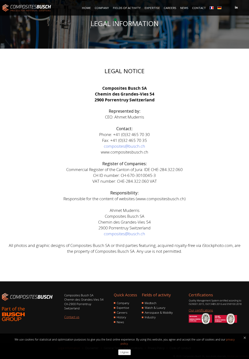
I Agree (124, 352)
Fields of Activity (127, 8)
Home (86, 8)
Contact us (71, 317)
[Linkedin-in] (236, 7)
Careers (170, 8)
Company (102, 8)
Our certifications (201, 310)
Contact (199, 8)
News (184, 8)
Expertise (152, 8)
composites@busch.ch (124, 146)
